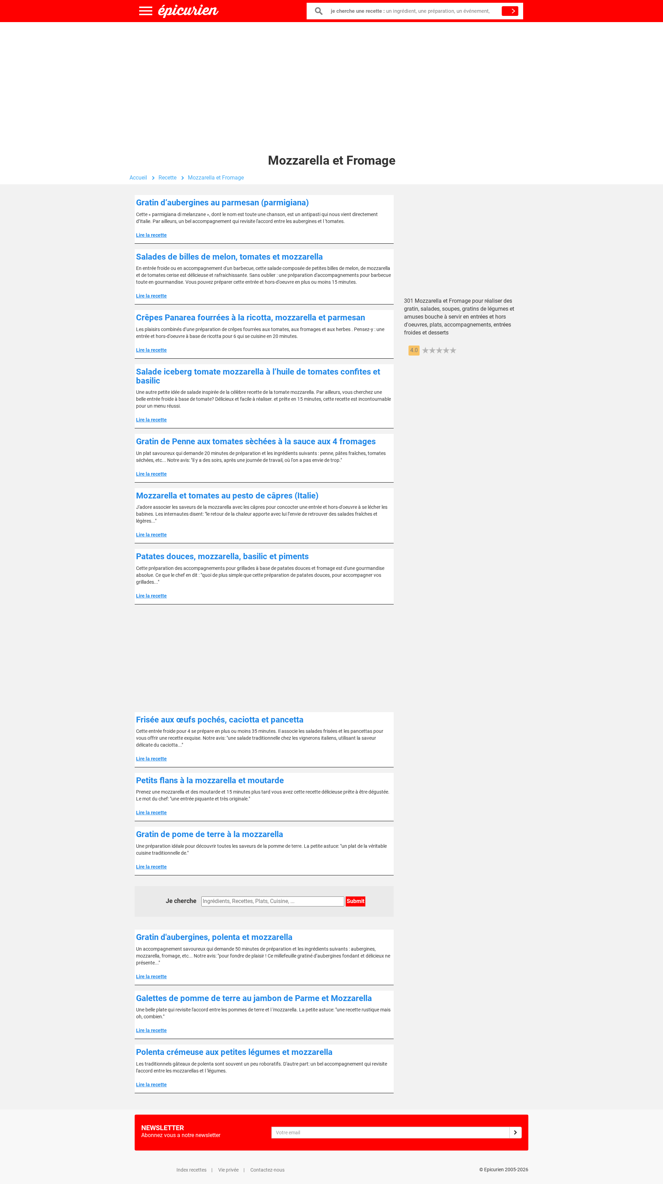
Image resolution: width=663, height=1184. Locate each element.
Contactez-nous (267, 1170)
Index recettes (191, 1170)
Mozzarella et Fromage (216, 177)
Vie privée (228, 1170)
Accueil (138, 177)
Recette (167, 177)
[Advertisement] (331, 77)
